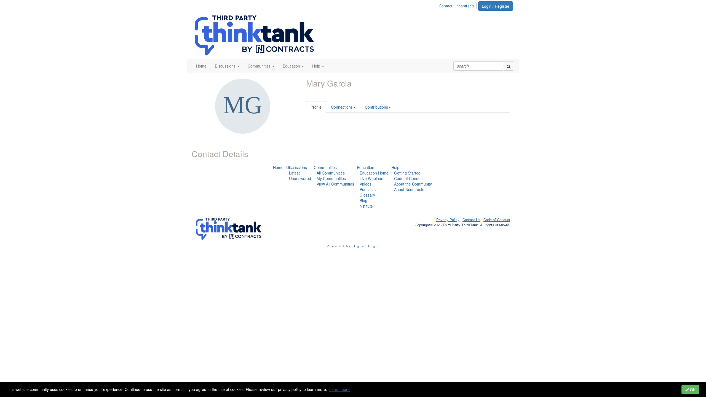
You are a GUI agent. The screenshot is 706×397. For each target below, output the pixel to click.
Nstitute (366, 206)
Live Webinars (372, 178)
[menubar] (458, 5)
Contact (445, 6)
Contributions (376, 107)
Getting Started (407, 173)
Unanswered (300, 178)
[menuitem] (447, 5)
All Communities (331, 173)
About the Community (413, 184)
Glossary (367, 195)
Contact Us (471, 219)
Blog (363, 200)
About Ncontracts (409, 189)
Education (365, 167)
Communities (325, 167)
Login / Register (495, 6)
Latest (294, 173)
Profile (316, 107)
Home (278, 167)
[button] (227, 66)
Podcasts (368, 189)
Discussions (296, 167)
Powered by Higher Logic (353, 246)
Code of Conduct (409, 178)
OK (692, 389)
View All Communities (335, 184)
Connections (342, 107)
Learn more (339, 389)
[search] (508, 66)
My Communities (331, 178)
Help (395, 167)
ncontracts (465, 6)
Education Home (374, 173)
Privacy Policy (447, 219)
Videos (365, 184)
